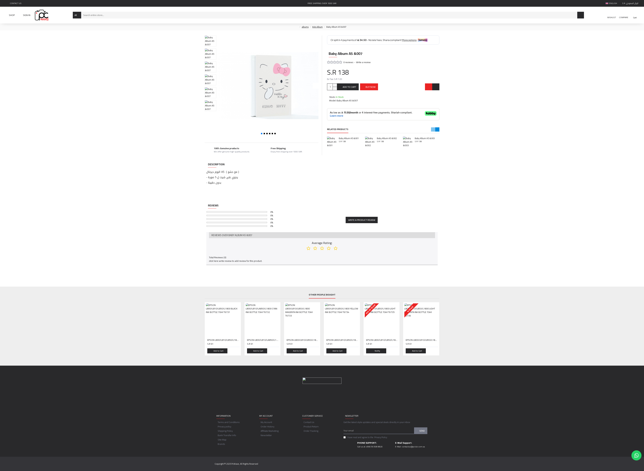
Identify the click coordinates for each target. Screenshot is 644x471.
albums (305, 27)
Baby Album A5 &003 (425, 138)
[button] (221, 86)
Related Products (337, 129)
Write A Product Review (361, 220)
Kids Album (317, 27)
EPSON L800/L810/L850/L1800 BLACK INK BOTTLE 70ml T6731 (223, 339)
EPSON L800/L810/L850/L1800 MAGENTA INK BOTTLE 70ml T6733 (303, 339)
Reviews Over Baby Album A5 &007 (231, 235)
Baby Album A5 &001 (349, 138)
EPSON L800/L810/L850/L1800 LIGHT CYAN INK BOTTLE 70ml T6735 (382, 339)
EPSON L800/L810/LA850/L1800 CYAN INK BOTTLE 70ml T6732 (263, 339)
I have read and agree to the (367, 437)
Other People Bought (322, 295)
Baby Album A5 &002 (387, 138)
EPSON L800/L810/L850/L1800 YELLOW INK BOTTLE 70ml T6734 (342, 339)
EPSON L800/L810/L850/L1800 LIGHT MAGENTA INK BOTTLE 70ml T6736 (422, 339)
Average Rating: (322, 243)
